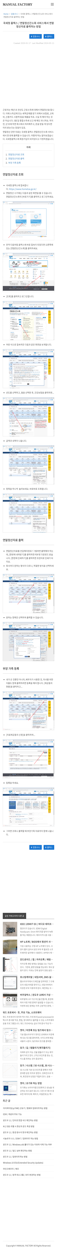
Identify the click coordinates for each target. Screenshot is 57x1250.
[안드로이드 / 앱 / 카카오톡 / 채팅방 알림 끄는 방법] (10, 964)
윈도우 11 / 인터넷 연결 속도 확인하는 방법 (20, 1120)
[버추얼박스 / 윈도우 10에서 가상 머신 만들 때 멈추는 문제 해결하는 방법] (10, 999)
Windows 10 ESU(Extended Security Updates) (23, 1162)
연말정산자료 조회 (15, 154)
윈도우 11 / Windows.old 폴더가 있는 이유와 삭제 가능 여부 (27, 1144)
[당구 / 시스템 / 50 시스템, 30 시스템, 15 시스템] (10, 1070)
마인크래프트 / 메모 (11, 1168)
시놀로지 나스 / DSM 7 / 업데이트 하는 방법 (20, 1138)
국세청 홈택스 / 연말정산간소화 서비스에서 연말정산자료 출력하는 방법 (28, 24)
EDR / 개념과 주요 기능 (12, 1114)
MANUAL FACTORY (17, 4)
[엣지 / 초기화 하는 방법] (10, 1088)
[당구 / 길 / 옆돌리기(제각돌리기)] (10, 1052)
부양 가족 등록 (13, 162)
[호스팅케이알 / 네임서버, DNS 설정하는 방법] (10, 981)
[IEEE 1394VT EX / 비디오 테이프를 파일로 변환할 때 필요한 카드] (10, 929)
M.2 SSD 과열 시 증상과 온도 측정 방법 (18, 1126)
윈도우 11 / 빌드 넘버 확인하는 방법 (17, 1150)
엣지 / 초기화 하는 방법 (31, 1083)
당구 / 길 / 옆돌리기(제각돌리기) (35, 1047)
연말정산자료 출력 (15, 158)
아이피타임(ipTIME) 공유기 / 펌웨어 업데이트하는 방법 (25, 1108)
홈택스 (50, 36)
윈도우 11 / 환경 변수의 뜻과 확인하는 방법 (20, 1132)
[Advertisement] (28, 76)
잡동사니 (36, 36)
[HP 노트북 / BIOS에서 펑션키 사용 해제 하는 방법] (10, 946)
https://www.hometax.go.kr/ (23, 189)
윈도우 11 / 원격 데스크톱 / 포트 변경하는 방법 (22, 1174)
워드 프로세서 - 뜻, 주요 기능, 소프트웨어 (22, 1012)
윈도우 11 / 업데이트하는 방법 (15, 1156)
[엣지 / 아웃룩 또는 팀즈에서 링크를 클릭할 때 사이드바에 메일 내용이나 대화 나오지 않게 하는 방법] (10, 1035)
